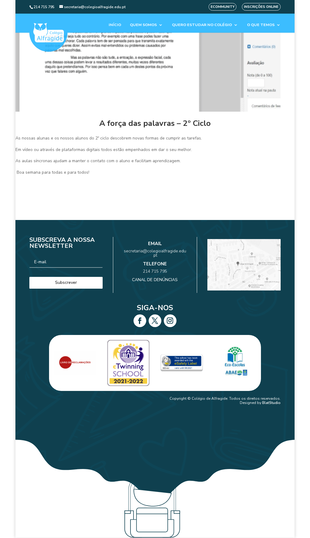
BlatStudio (271, 402)
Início (115, 25)
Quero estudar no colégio (202, 25)
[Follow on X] (155, 320)
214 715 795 (155, 271)
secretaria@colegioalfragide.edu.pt (155, 253)
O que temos (261, 25)
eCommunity (223, 7)
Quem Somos (143, 25)
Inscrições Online (261, 7)
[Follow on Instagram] (170, 320)
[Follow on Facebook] (140, 320)
